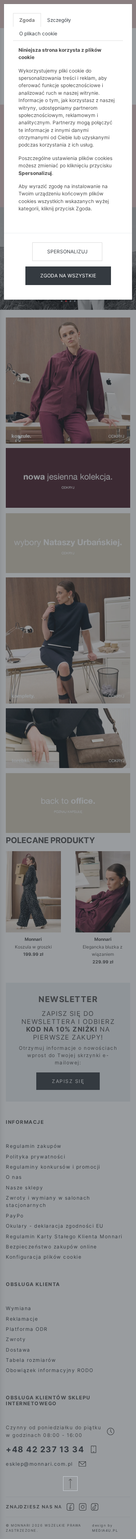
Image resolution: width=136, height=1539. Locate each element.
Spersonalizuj (67, 251)
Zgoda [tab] (27, 20)
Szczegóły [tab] (59, 20)
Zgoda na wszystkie (68, 275)
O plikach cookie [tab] (38, 33)
